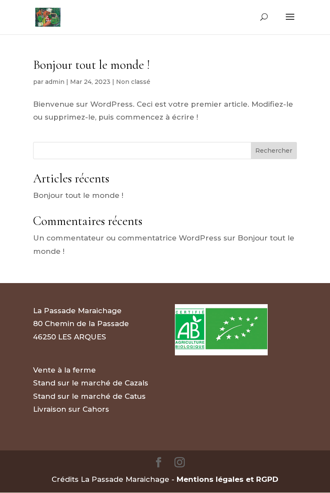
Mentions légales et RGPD (227, 479)
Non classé (133, 82)
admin (54, 82)
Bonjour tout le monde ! (91, 64)
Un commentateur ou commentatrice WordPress (127, 238)
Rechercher (273, 150)
